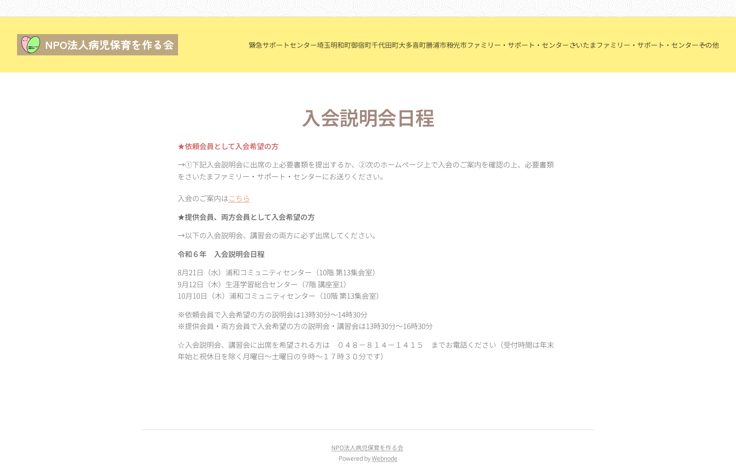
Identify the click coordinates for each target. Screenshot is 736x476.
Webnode (384, 458)
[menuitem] (290, 44)
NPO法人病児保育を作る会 (367, 447)
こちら (239, 198)
